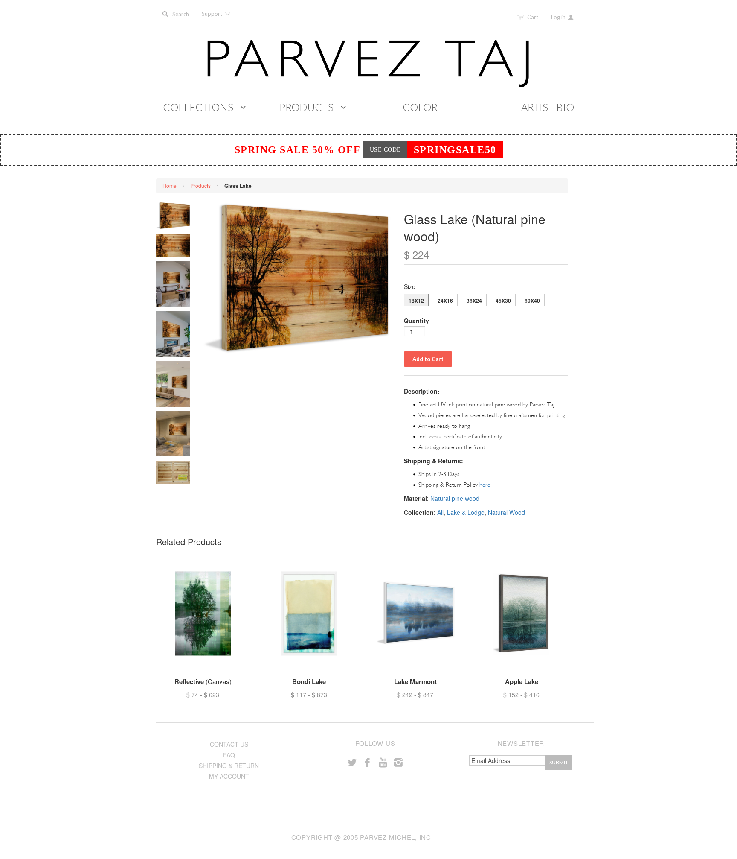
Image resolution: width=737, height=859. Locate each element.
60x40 (532, 300)
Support (212, 13)
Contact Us (229, 744)
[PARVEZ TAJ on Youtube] (382, 762)
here (484, 484)
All (440, 512)
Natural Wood (506, 512)
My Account (229, 776)
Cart (532, 17)
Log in (559, 17)
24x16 (445, 300)
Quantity (416, 320)
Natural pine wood (454, 498)
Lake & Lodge (466, 512)
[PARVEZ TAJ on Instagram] (398, 762)
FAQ (229, 755)
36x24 (474, 300)
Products (200, 185)
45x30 (503, 300)
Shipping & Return (229, 765)
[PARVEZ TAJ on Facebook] (367, 762)
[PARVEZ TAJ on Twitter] (352, 762)
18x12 (416, 300)
